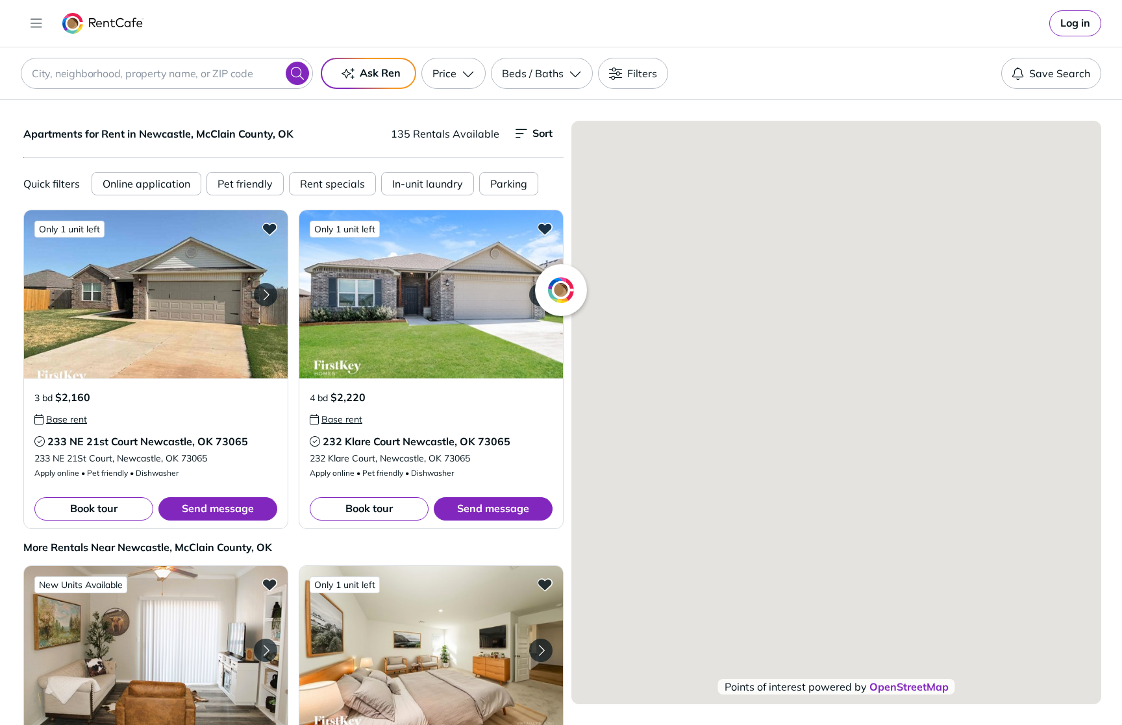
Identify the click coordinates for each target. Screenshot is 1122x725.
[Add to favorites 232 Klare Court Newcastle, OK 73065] (544, 228)
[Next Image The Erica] (265, 650)
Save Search (1059, 73)
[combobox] (167, 73)
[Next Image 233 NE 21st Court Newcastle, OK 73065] (265, 294)
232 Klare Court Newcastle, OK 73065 (416, 441)
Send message (218, 508)
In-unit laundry (427, 183)
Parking (508, 183)
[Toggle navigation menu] (36, 23)
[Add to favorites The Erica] (269, 584)
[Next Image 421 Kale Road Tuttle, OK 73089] (541, 650)
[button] (156, 294)
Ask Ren (380, 72)
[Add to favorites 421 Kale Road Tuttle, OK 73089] (544, 584)
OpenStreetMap (909, 686)
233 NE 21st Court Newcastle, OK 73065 (147, 441)
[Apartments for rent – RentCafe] (102, 23)
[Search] (297, 73)
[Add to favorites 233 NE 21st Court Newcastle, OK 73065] (269, 228)
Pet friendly (245, 183)
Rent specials (332, 183)
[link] (1075, 23)
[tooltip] (60, 419)
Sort (542, 133)
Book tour (94, 508)
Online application (146, 183)
